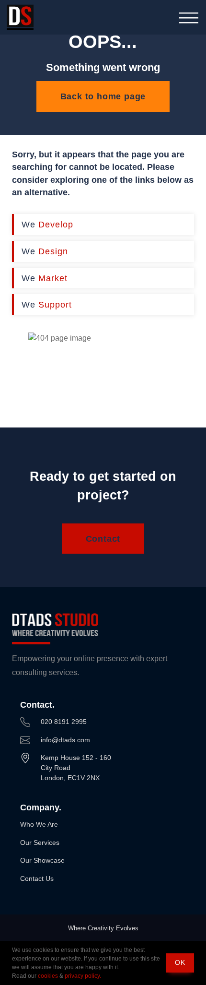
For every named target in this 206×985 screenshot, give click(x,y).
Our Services (39, 842)
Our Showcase (42, 860)
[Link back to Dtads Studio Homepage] (20, 17)
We (47, 224)
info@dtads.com (65, 740)
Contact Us (37, 878)
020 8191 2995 (64, 721)
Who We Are (39, 824)
